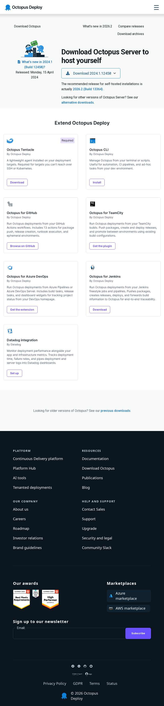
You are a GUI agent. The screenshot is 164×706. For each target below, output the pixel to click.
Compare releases (131, 26)
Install (97, 182)
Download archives (130, 34)
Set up (14, 373)
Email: (21, 628)
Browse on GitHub (22, 246)
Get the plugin (102, 246)
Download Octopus (27, 26)
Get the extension (22, 309)
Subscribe (138, 633)
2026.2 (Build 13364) (88, 89)
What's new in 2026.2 (97, 26)
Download (17, 182)
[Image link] (21, 599)
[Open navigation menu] (156, 7)
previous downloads (115, 411)
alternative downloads (77, 102)
